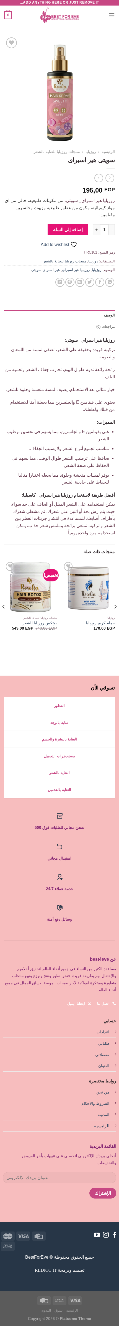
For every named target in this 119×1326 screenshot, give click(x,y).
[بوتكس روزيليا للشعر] (30, 587)
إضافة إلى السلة (68, 229)
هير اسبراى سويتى (45, 270)
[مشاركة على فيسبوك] (99, 282)
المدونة (103, 1114)
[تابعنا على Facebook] (115, 1235)
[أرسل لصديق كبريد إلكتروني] (79, 282)
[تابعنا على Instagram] (106, 1235)
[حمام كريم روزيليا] (88, 587)
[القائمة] (111, 15)
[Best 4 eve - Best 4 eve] (59, 15)
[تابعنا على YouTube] (97, 1235)
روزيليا (91, 152)
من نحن (102, 1092)
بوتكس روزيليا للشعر (40, 623)
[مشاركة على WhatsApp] (109, 282)
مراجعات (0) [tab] (105, 327)
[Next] (4, 617)
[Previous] (115, 617)
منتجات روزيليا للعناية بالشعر (57, 152)
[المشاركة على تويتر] (89, 282)
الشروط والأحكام (95, 1103)
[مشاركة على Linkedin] (59, 282)
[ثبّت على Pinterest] (69, 282)
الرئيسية (108, 152)
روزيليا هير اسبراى (76, 270)
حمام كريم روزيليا (100, 623)
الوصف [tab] (109, 315)
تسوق (59, 1310)
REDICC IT (46, 1270)
